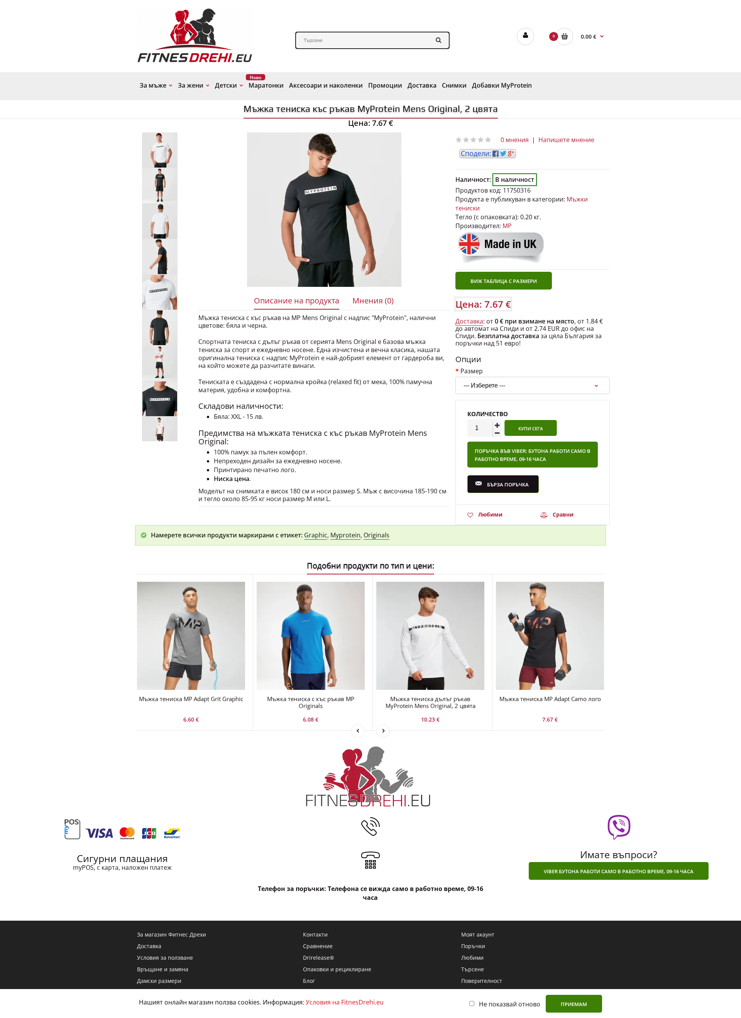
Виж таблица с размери (503, 281)
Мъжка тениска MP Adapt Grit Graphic (191, 699)
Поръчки (473, 946)
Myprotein (345, 535)
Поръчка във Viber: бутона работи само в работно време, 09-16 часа (532, 454)
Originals (376, 535)
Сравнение (318, 946)
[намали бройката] (497, 433)
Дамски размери (159, 980)
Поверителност (481, 980)
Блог (309, 980)
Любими (490, 514)
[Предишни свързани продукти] (358, 731)
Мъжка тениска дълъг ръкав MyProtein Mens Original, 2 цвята (430, 702)
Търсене (472, 969)
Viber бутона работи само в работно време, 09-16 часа (619, 871)
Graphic (315, 535)
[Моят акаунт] (525, 36)
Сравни (563, 514)
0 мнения (515, 140)
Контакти (315, 934)
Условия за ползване (165, 957)
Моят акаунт (477, 934)
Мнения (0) (373, 300)
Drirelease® (318, 957)
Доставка (469, 321)
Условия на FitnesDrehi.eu (345, 1002)
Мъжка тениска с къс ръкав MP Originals (310, 702)
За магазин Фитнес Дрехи (171, 934)
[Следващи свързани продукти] (383, 731)
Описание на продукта (296, 300)
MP (507, 226)
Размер (471, 371)
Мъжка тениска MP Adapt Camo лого (550, 699)
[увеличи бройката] (497, 425)
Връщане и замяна (162, 969)
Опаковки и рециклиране (337, 969)
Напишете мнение (566, 140)
